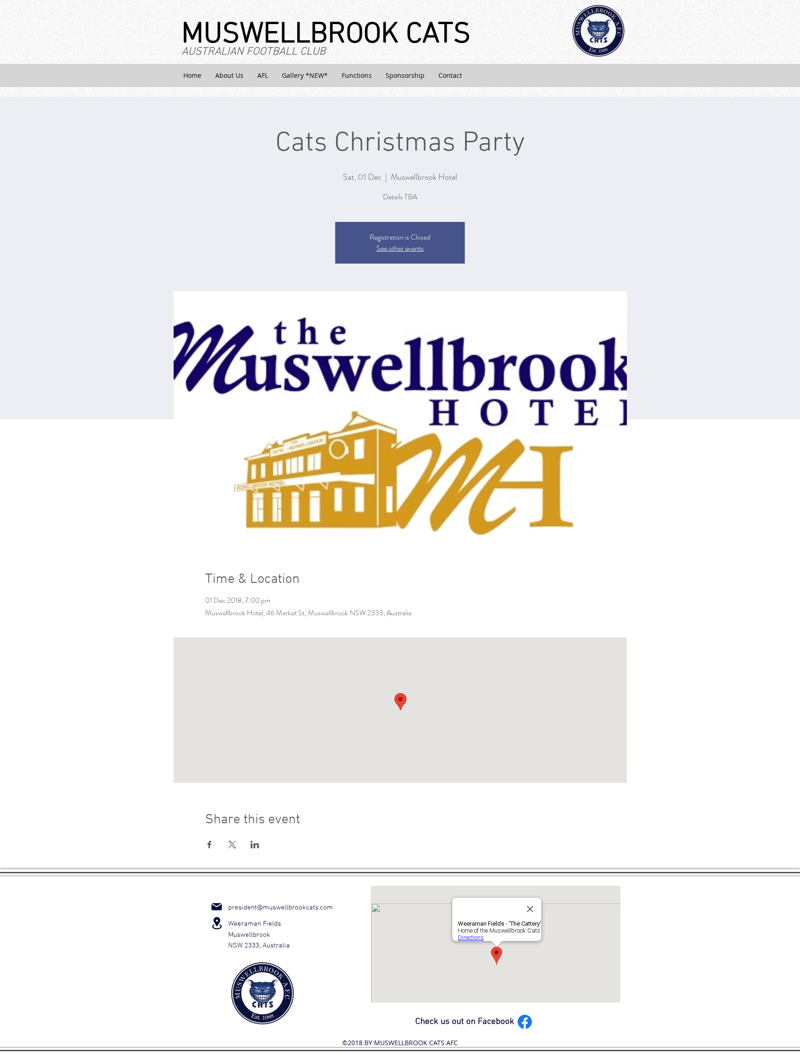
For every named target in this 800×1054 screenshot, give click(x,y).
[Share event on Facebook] (209, 844)
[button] (229, 75)
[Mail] (217, 907)
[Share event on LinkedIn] (254, 844)
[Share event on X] (232, 844)
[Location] (217, 923)
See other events (400, 248)
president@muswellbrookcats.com (280, 907)
